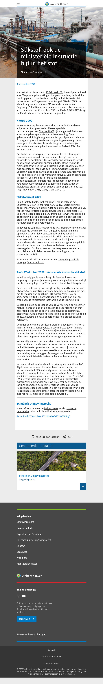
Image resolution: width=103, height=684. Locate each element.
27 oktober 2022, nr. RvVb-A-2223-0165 (59, 110)
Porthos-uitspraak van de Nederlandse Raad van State (48, 386)
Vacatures (22, 551)
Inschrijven (24, 618)
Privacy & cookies (51, 663)
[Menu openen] (18, 4)
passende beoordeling (29, 160)
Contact (21, 546)
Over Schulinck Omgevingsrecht (34, 540)
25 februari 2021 (54, 92)
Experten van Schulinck (30, 534)
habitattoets (51, 408)
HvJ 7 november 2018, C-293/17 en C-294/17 (40, 189)
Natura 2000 (46, 131)
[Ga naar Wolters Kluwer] (29, 576)
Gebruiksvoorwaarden (51, 656)
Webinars (22, 557)
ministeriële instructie (60, 107)
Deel (69, 437)
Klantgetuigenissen (27, 563)
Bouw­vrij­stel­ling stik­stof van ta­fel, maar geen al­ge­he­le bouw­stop (50, 392)
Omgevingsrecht (25, 521)
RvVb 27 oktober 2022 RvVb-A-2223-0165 (45, 416)
